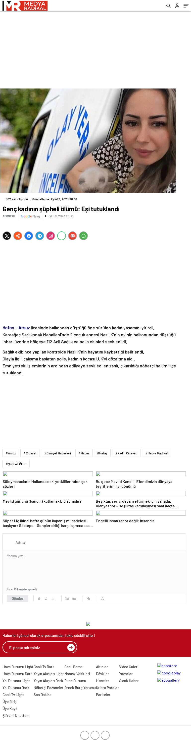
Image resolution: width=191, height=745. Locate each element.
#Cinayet (30, 453)
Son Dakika (42, 694)
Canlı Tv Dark (44, 666)
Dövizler (102, 673)
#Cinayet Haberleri (57, 453)
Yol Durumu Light (16, 680)
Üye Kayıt (10, 708)
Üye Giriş (9, 701)
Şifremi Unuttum (15, 715)
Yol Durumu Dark (15, 687)
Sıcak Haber (129, 680)
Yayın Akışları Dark (48, 680)
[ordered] (67, 598)
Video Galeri (128, 666)
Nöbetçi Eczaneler (48, 687)
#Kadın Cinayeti (126, 453)
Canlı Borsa (73, 666)
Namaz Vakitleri (77, 673)
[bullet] (74, 598)
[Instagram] (50, 235)
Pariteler (103, 694)
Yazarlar (126, 673)
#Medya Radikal (156, 453)
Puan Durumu (75, 680)
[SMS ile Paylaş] (83, 235)
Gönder (17, 598)
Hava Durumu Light (17, 666)
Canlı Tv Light (13, 694)
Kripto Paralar (107, 687)
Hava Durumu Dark (17, 673)
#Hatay (102, 453)
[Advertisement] (95, 49)
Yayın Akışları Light (49, 673)
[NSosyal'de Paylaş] (17, 235)
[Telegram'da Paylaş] (39, 235)
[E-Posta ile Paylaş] (72, 235)
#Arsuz (11, 453)
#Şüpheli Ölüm (16, 464)
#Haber (84, 453)
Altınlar (102, 666)
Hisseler (102, 680)
